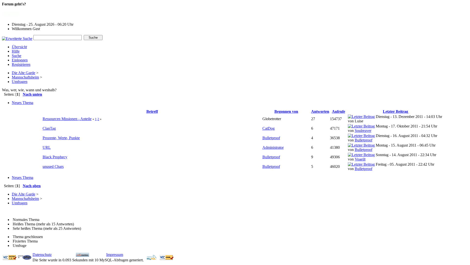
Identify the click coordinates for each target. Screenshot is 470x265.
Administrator (273, 147)
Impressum (114, 255)
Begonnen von (286, 111)
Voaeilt (360, 159)
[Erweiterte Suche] (17, 37)
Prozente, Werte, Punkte (61, 138)
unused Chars (53, 166)
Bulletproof (271, 138)
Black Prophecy (55, 157)
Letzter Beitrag (396, 111)
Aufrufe (338, 111)
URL (47, 147)
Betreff (152, 111)
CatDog (268, 128)
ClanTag (49, 128)
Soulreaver (363, 130)
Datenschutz (42, 255)
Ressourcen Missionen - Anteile (67, 119)
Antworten (320, 111)
